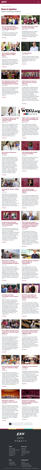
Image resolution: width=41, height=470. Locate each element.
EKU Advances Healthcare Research (9, 153)
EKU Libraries (23, 448)
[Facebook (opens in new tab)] (15, 441)
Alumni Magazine (12, 463)
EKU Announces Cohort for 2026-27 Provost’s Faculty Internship (29, 82)
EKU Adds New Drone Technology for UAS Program (10, 295)
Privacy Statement (35, 468)
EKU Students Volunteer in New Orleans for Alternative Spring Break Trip (10, 332)
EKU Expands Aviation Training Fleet (10, 190)
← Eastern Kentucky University (6, 6)
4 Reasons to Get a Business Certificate (30, 367)
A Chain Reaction (27, 53)
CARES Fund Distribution (25, 452)
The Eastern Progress (12, 464)
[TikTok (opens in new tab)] (25, 441)
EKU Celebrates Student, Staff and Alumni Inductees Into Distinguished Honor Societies (10, 82)
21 (27, 423)
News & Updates (12, 462)
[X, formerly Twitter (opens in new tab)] (17, 441)
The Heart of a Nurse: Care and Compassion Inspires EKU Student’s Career (10, 119)
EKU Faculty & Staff (12, 452)
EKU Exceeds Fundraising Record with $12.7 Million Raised (9, 54)
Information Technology (25, 451)
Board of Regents (12, 448)
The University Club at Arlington (26, 466)
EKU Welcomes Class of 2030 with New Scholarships (30, 27)
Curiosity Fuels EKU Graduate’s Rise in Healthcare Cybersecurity (30, 262)
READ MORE (4, 37)
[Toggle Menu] (38, 2)
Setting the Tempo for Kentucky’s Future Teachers (9, 401)
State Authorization (12, 454)
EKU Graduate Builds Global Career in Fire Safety (29, 153)
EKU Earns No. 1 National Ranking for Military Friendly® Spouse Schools (30, 402)
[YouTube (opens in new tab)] (23, 441)
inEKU (22, 455)
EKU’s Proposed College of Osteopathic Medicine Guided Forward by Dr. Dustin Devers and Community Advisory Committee (30, 225)
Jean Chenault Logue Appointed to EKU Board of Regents (29, 191)
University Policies (12, 451)
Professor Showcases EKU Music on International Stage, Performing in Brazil (10, 224)
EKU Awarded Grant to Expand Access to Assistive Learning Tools (10, 368)
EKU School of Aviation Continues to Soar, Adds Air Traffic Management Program (10, 262)
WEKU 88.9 (23, 462)
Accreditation (11, 455)
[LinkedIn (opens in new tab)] (21, 441)
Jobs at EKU (23, 454)
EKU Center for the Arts (25, 463)
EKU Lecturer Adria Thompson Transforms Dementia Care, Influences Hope (30, 332)
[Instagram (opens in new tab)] (19, 441)
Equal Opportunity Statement (26, 468)
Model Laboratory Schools (25, 464)
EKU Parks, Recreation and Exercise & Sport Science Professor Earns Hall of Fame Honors (30, 297)
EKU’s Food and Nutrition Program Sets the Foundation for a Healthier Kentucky (10, 28)
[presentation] (10, 20)
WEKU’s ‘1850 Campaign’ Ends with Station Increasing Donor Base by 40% (30, 119)
